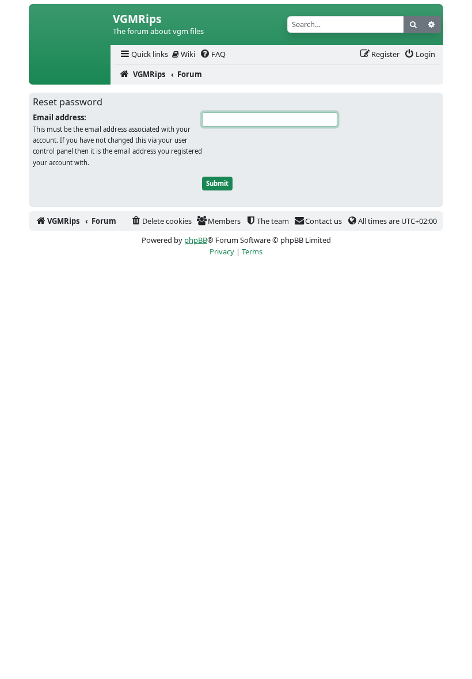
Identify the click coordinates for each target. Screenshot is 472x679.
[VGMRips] (70, 75)
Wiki (187, 54)
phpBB (195, 240)
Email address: (59, 117)
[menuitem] (143, 54)
